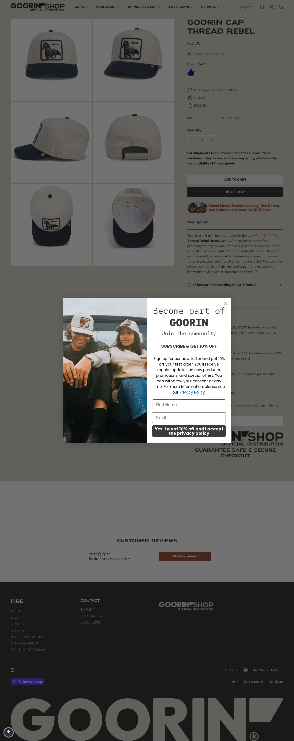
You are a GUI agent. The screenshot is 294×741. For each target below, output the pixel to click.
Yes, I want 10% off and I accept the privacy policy (189, 431)
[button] (8, 732)
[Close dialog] (225, 303)
